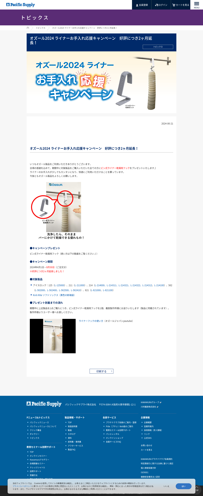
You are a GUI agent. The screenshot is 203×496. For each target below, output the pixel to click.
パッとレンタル (112, 434)
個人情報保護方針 (148, 468)
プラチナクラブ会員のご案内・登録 (121, 422)
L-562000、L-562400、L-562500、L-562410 (58, 290)
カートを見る (146, 449)
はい (184, 486)
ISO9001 (144, 472)
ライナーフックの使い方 (91, 320)
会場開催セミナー (37, 463)
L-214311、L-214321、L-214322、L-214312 (123, 285)
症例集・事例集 (74, 441)
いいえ (166, 486)
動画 (70, 430)
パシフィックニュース (39, 422)
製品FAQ (71, 449)
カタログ (71, 434)
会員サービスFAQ (113, 441)
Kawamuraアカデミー (39, 459)
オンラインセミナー (38, 455)
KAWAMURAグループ (150, 402)
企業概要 (148, 422)
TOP (32, 451)
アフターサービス (75, 445)
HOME (28, 27)
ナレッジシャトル (37, 467)
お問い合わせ (146, 445)
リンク (147, 434)
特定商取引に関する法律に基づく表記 (157, 463)
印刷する (101, 371)
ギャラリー (34, 434)
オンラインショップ (114, 438)
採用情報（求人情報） (153, 430)
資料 (70, 438)
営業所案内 (149, 426)
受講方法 (33, 475)
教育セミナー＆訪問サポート (118, 430)
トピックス (40, 28)
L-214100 (159, 285)
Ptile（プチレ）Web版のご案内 (119, 426)
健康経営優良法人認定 (150, 476)
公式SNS (147, 438)
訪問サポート (35, 471)
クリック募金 (35, 430)
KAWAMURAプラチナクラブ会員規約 (156, 459)
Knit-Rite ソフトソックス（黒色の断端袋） (54, 295)
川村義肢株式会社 (148, 406)
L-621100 (108, 290)
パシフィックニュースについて (43, 426)
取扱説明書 (72, 426)
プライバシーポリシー (22, 486)
